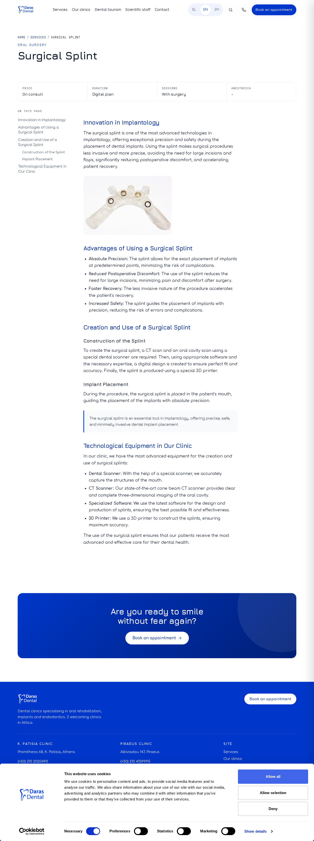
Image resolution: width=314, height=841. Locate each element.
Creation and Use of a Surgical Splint (37, 142)
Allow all (273, 776)
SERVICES (38, 37)
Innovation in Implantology (42, 120)
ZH (216, 9)
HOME (22, 37)
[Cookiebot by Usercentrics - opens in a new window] (31, 831)
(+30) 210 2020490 (33, 761)
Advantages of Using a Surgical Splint (38, 130)
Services (60, 10)
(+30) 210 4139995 (135, 761)
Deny (273, 809)
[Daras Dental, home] (26, 9)
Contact (162, 10)
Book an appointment (274, 10)
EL (194, 9)
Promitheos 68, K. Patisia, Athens (46, 752)
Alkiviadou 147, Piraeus (139, 752)
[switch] (141, 831)
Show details (255, 831)
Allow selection (273, 793)
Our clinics (81, 10)
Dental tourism (108, 10)
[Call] (243, 9)
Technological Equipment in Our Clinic (42, 169)
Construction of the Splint (43, 152)
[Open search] (230, 9)
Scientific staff (137, 10)
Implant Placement (37, 159)
